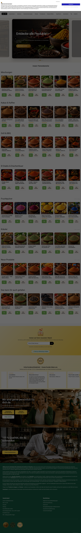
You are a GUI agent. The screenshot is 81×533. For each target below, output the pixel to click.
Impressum (58, 1)
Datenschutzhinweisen (28, 6)
